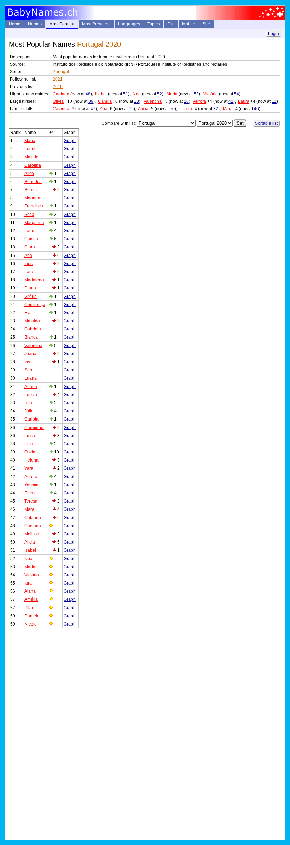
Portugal (61, 71)
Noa (137, 94)
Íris (27, 361)
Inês (28, 263)
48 (88, 94)
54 (236, 94)
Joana (30, 353)
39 (90, 101)
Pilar (28, 607)
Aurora (199, 101)
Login (273, 33)
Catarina (61, 108)
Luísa (29, 435)
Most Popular (62, 24)
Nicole (30, 624)
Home (15, 24)
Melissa (31, 534)
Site (206, 24)
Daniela (32, 616)
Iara (28, 583)
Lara (28, 271)
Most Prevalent (96, 24)
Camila (105, 101)
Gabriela (32, 329)
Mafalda (32, 320)
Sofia (29, 214)
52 (159, 94)
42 (230, 101)
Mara (228, 108)
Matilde (31, 156)
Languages (129, 24)
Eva (28, 312)
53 (196, 94)
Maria (29, 140)
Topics (153, 24)
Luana (30, 378)
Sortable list (266, 123)
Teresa (30, 501)
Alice (29, 173)
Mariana (32, 197)
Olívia (58, 101)
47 (93, 108)
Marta (172, 94)
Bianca (31, 337)
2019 (58, 86)
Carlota (31, 419)
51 (125, 94)
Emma (30, 493)
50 (172, 108)
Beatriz (31, 189)
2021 (58, 79)
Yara (28, 468)
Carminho (34, 427)
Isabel (101, 94)
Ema (28, 443)
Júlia (29, 411)
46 (256, 108)
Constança (34, 304)
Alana (30, 591)
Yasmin (31, 484)
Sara (29, 370)
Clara (29, 247)
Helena (31, 460)
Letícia (185, 108)
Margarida (34, 222)
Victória (210, 94)
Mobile (188, 24)
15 (131, 108)
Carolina (32, 165)
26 (186, 101)
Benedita (33, 181)
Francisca (33, 206)
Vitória (30, 296)
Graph (70, 140)
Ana (104, 108)
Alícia (143, 108)
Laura (243, 101)
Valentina (153, 101)
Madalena (34, 279)
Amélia (31, 599)
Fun (171, 24)
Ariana (30, 386)
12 (274, 101)
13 (136, 101)
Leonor (31, 148)
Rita (28, 402)
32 (215, 108)
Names (35, 24)
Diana (30, 288)
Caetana (61, 94)
